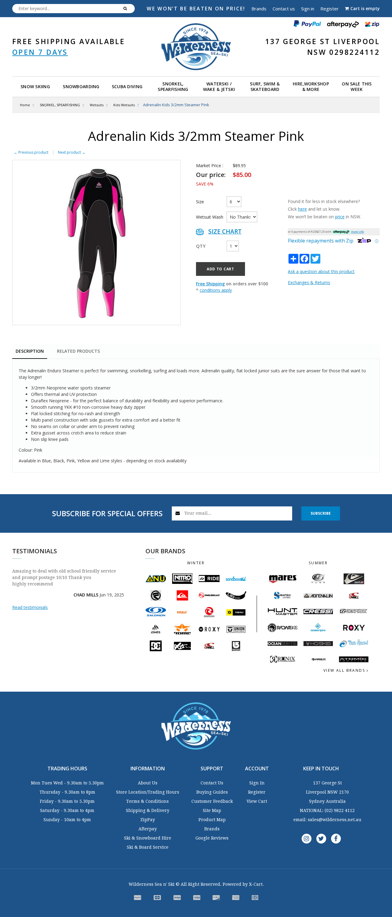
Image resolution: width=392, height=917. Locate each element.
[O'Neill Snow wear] (209, 645)
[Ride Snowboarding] (209, 578)
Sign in (307, 9)
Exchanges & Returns (309, 282)
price (340, 217)
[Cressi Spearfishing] (318, 611)
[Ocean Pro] (318, 627)
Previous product (31, 152)
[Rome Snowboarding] (182, 629)
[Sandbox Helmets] (236, 578)
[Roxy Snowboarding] (209, 629)
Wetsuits (97, 105)
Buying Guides (212, 792)
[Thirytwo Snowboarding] (182, 612)
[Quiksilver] (182, 595)
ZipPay (147, 819)
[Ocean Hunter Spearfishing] (282, 643)
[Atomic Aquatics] (353, 659)
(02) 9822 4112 (340, 810)
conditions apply (216, 290)
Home (25, 105)
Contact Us (212, 782)
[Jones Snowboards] (155, 629)
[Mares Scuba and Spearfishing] (282, 579)
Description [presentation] (30, 351)
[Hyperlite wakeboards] (318, 659)
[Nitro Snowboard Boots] (182, 578)
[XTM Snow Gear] (182, 645)
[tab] (29, 351)
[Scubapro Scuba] (282, 595)
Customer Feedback (212, 801)
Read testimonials (30, 607)
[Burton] (236, 645)
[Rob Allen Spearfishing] (353, 643)
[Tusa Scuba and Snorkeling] (318, 578)
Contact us (284, 9)
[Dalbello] (209, 595)
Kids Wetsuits (124, 105)
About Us (147, 782)
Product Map (212, 819)
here (302, 209)
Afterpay (147, 828)
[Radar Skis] (282, 627)
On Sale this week (356, 86)
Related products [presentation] (78, 351)
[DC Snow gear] (155, 645)
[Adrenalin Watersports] (318, 595)
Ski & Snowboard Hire (147, 838)
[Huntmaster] (282, 611)
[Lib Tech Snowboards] (236, 595)
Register (329, 9)
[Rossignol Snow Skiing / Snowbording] (209, 612)
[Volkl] (236, 612)
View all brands (345, 670)
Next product (71, 152)
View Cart (257, 801)
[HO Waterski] (318, 643)
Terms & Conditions (147, 801)
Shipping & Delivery (147, 810)
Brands (258, 9)
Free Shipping (210, 284)
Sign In (257, 782)
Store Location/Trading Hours (147, 792)
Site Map (212, 810)
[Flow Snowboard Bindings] (155, 595)
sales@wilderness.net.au (334, 819)
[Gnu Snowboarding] (155, 579)
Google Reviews (211, 838)
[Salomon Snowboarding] (155, 612)
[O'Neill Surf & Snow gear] (353, 595)
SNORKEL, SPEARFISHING (60, 105)
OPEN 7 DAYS (40, 52)
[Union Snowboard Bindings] (236, 629)
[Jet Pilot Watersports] (353, 611)
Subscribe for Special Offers (107, 513)
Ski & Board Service (147, 847)
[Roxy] (353, 627)
